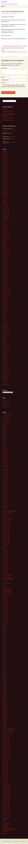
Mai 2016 (4, 339)
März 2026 (5, 153)
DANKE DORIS (13, 136)
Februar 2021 (5, 250)
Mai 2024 (4, 696)
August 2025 (5, 163)
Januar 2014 (5, 603)
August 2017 (5, 311)
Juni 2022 (5, 222)
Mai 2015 (4, 360)
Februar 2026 (5, 155)
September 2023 (6, 805)
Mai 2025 (4, 167)
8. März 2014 (5, 420)
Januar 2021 (5, 617)
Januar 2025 (5, 176)
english (4, 546)
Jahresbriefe (5, 601)
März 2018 (5, 303)
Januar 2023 (5, 208)
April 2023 (5, 202)
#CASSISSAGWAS (6, 418)
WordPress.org (6, 406)
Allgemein (15, 13)
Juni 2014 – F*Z (6, 652)
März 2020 (5, 267)
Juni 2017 (5, 315)
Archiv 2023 (5, 474)
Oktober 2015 (5, 760)
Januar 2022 (5, 230)
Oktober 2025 (5, 159)
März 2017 (5, 321)
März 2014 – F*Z (6, 702)
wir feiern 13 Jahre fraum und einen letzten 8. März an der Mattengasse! (9, 115)
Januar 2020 (5, 615)
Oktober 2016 (5, 331)
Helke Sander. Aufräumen (8, 120)
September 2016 (6, 333)
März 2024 (5, 184)
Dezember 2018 (6, 289)
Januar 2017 (5, 325)
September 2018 (6, 295)
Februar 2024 (5, 186)
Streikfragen (5, 819)
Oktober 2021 (5, 234)
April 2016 (5, 341)
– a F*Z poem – (6, 416)
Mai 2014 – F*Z (6, 678)
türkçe (4, 821)
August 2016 (5, 486)
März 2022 (5, 226)
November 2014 (6, 372)
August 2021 (5, 238)
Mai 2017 (4, 317)
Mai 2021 (4, 244)
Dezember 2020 (6, 252)
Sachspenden (5, 782)
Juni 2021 (5, 242)
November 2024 (6, 178)
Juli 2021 (4, 240)
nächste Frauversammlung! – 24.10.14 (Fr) (14, 53)
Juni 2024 (5, 672)
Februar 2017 (5, 323)
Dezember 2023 (6, 190)
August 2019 (5, 492)
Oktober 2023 (5, 194)
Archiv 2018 (5, 459)
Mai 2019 (4, 279)
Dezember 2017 (6, 526)
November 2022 (6, 212)
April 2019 (5, 281)
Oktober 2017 (5, 764)
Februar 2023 (5, 206)
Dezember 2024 (6, 540)
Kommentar (4, 68)
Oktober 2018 (5, 293)
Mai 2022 (4, 692)
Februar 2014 (5, 550)
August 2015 (5, 353)
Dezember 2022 (6, 210)
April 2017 (5, 319)
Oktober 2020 (5, 256)
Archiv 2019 (5, 461)
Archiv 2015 (5, 453)
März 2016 (5, 343)
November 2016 (6, 329)
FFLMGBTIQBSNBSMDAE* (8, 579)
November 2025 (6, 756)
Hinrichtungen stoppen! (7, 593)
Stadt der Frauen (6, 817)
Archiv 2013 (5, 449)
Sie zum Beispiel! (6, 813)
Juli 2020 (4, 637)
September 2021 (6, 236)
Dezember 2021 (6, 534)
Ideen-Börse (5, 595)
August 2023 (5, 196)
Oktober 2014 (5, 374)
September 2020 (6, 258)
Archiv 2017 (5, 457)
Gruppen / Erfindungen (7, 591)
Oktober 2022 (5, 214)
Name (3, 77)
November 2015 (6, 349)
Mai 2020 (4, 690)
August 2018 (5, 297)
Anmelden (5, 400)
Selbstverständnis (6, 784)
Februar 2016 (5, 555)
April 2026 (5, 151)
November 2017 (6, 740)
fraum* (4, 585)
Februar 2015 (5, 366)
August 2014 (5, 378)
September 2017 (6, 309)
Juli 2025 (4, 165)
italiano (4, 599)
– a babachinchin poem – (8, 414)
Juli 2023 (4, 644)
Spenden (4, 815)
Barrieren (4, 509)
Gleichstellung (5, 587)
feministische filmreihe (7, 577)
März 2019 (5, 283)
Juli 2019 (4, 635)
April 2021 (5, 246)
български (5, 833)
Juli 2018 (4, 633)
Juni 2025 (5, 674)
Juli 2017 (4, 313)
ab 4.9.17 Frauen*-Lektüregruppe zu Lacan (9, 130)
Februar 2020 (5, 269)
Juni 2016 (5, 337)
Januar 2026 (5, 157)
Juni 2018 (5, 299)
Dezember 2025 (6, 542)
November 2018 (6, 291)
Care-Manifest (5, 516)
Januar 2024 (5, 188)
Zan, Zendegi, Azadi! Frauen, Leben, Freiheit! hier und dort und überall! (9, 830)
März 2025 (5, 171)
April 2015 (5, 362)
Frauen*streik (5, 581)
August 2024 (5, 180)
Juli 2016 (4, 335)
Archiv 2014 (5, 451)
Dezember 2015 (6, 347)
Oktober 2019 (5, 275)
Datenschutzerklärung (7, 518)
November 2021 (6, 232)
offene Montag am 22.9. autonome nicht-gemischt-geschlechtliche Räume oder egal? (14, 48)
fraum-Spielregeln (6, 583)
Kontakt (4, 676)
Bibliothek (5, 514)
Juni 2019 (5, 277)
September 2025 (6, 161)
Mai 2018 (4, 686)
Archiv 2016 (5, 455)
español (4, 548)
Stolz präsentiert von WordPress (19, 841)
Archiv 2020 (5, 463)
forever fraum (5, 109)
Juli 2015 (4, 356)
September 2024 (6, 807)
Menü (2, 6)
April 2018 (5, 301)
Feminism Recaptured (7, 575)
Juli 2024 (4, 646)
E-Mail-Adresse (5, 79)
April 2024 (5, 182)
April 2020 (5, 265)
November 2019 (6, 273)
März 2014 (5, 382)
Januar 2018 (5, 307)
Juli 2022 (4, 220)
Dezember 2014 (6, 370)
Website (3, 82)
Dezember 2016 (6, 327)
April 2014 (5, 380)
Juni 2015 (5, 358)
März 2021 (5, 248)
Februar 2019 (5, 285)
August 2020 (5, 260)
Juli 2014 (4, 625)
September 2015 (6, 351)
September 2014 (6, 376)
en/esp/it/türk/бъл (6, 544)
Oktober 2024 (5, 778)
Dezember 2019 (6, 271)
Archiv (4, 447)
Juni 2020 (5, 262)
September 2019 (6, 797)
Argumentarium (6, 480)
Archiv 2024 (5, 476)
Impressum (5, 597)
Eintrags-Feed (5, 402)
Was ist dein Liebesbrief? (8, 118)
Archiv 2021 (5, 465)
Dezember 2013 (6, 384)
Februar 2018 (5, 305)
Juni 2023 (5, 198)
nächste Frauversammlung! (8, 732)
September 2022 (6, 216)
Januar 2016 (5, 345)
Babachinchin (5, 507)
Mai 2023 (4, 200)
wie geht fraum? (6, 826)
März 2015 (5, 364)
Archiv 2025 (5, 478)
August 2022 (5, 218)
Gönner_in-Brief (6, 589)
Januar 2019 (5, 287)
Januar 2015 (5, 368)
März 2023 (5, 204)
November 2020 (6, 254)
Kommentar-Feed (6, 404)
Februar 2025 (5, 174)
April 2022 (5, 224)
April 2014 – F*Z (6, 422)
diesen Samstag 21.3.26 (8, 111)
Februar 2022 (5, 228)
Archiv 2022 (5, 469)
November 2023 (6, 192)
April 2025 (5, 169)
